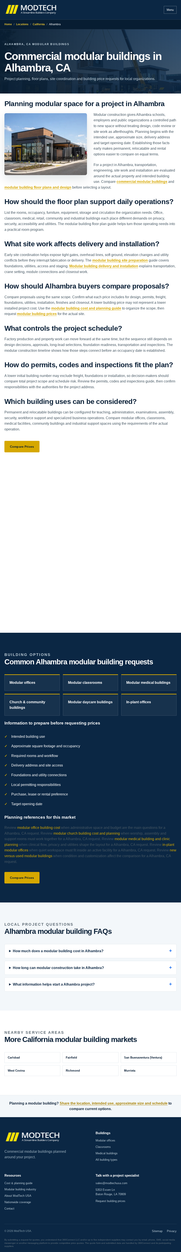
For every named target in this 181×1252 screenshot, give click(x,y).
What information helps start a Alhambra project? (54, 984)
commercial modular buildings (142, 181)
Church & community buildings (27, 705)
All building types (106, 1159)
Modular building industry (20, 1189)
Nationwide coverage (17, 1202)
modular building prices (37, 314)
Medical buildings (107, 1153)
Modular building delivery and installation (103, 266)
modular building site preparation (120, 260)
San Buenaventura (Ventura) (143, 1057)
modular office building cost (38, 828)
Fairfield (71, 1057)
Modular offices (22, 682)
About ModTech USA (17, 1195)
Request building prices (110, 1201)
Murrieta (129, 1070)
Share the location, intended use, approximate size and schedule (114, 1103)
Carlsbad (14, 1057)
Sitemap (157, 1231)
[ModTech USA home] (31, 10)
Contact (9, 1208)
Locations (22, 24)
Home (8, 24)
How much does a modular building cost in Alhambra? (58, 951)
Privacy (172, 1231)
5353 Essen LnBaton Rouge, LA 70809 (111, 1192)
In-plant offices (138, 702)
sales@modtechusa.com (111, 1183)
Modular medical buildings (148, 682)
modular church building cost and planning (86, 833)
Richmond (73, 1070)
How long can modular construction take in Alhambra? (58, 968)
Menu (170, 9)
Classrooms (103, 1147)
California (39, 24)
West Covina (16, 1070)
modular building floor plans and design (37, 187)
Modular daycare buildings (90, 702)
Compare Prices (22, 446)
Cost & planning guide (18, 1183)
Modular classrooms (85, 682)
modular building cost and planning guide (86, 308)
